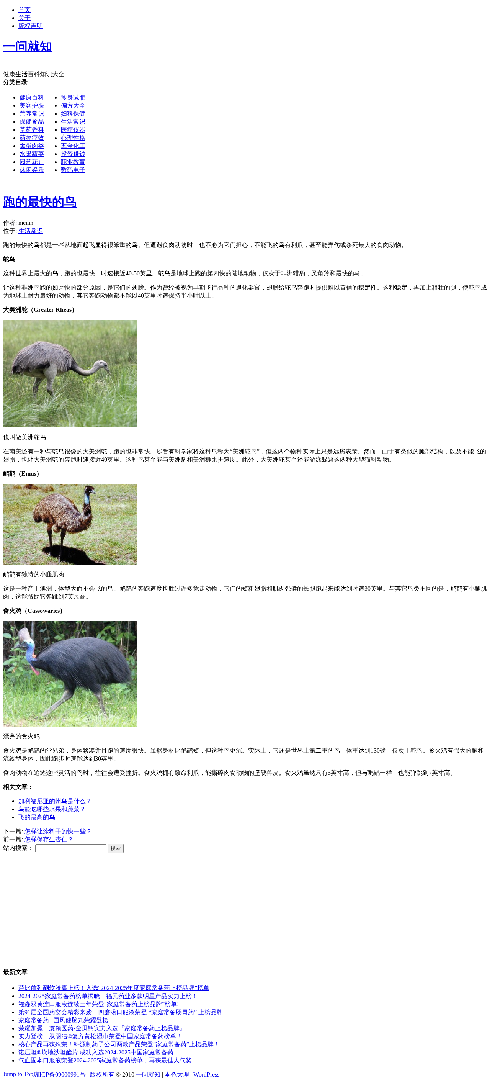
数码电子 (73, 170)
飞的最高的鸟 (36, 817)
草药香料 (32, 129)
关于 (24, 18)
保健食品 (32, 121)
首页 (24, 10)
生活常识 (73, 121)
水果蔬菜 (32, 154)
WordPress (206, 1074)
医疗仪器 (73, 129)
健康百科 (32, 97)
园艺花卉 (32, 162)
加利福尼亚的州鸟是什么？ (55, 801)
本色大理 (177, 1074)
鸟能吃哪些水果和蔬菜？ (52, 809)
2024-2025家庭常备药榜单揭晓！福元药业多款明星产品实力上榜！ (108, 996)
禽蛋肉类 (32, 145)
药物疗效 (32, 137)
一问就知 (148, 1074)
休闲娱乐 (32, 170)
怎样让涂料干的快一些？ (58, 831)
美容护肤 (32, 105)
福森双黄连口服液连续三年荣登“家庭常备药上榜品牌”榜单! (98, 1004)
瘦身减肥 (73, 97)
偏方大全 (73, 105)
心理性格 (73, 137)
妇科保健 (73, 113)
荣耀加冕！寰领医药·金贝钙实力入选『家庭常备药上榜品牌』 (102, 1028)
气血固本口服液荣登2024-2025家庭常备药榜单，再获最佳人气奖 (105, 1060)
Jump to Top (18, 1074)
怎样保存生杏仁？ (49, 839)
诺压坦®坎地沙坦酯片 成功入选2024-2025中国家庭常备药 (95, 1052)
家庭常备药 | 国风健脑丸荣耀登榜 (63, 1020)
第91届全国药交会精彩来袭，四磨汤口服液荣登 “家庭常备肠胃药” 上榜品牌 (120, 1012)
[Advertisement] (232, 235)
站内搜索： (18, 848)
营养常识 (32, 113)
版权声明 (30, 26)
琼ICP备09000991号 (59, 1074)
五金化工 (73, 145)
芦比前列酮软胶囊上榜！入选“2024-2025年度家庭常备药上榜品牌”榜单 (113, 988)
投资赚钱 (73, 154)
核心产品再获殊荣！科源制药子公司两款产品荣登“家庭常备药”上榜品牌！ (119, 1044)
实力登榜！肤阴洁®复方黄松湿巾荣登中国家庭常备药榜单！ (100, 1036)
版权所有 (102, 1074)
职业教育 (73, 162)
